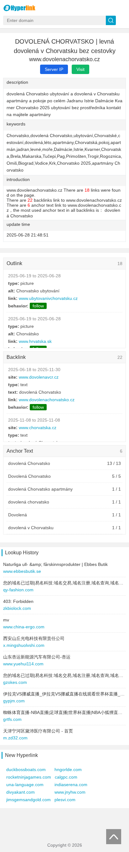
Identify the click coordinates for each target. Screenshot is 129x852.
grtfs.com (12, 719)
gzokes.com (15, 682)
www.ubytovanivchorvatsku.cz (48, 298)
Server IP (54, 69)
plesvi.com (64, 799)
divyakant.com (20, 792)
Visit (80, 69)
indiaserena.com (70, 784)
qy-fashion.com (18, 589)
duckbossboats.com (26, 769)
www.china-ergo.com (23, 626)
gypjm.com (14, 700)
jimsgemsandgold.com (28, 799)
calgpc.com (66, 777)
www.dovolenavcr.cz (39, 377)
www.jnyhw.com (69, 792)
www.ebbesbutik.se (22, 571)
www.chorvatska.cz (37, 427)
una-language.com (25, 784)
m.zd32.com (15, 737)
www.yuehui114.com (23, 663)
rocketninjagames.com (28, 777)
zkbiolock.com (17, 608)
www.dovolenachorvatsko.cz (47, 399)
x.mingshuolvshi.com (23, 645)
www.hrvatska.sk (35, 341)
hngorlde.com (68, 769)
